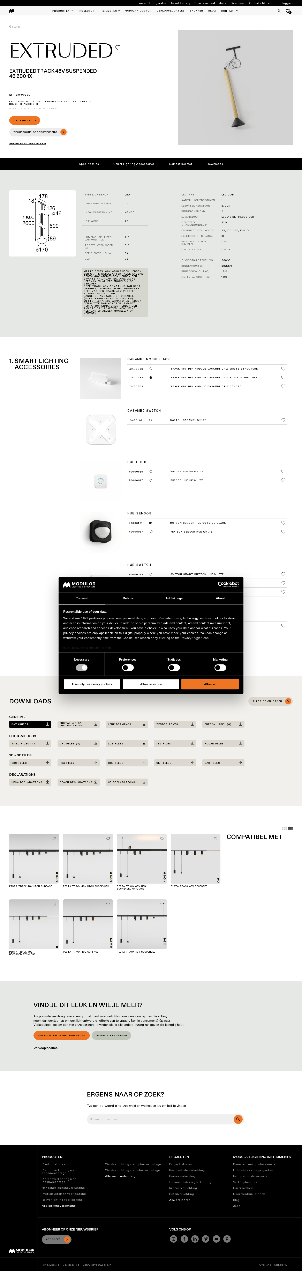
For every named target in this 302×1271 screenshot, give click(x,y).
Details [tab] (128, 598)
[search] (238, 1119)
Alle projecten (180, 1200)
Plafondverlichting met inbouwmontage (59, 1180)
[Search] (279, 11)
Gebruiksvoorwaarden (97, 1264)
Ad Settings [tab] (174, 598)
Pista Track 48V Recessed (189, 886)
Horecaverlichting (182, 1176)
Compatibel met (180, 164)
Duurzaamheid (205, 3)
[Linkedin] (195, 1239)
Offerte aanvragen (111, 1035)
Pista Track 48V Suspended (136, 952)
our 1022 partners (88, 618)
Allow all (210, 684)
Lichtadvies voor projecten (253, 1170)
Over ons (237, 3)
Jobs (222, 3)
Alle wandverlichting (120, 1176)
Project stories (180, 1164)
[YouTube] (216, 1239)
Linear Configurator (152, 3)
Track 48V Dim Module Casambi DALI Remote (206, 386)
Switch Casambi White (188, 420)
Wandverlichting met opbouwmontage (133, 1164)
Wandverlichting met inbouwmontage (132, 1170)
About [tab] (220, 598)
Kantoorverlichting (183, 1188)
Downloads (215, 164)
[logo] (11, 11)
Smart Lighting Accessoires (134, 164)
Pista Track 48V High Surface (30, 886)
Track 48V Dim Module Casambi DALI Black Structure (214, 378)
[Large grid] (284, 828)
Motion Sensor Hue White (192, 532)
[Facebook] (184, 1239)
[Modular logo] (21, 1252)
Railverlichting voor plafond (62, 1200)
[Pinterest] (227, 1239)
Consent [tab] (82, 598)
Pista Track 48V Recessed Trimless (22, 953)
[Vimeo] (205, 1239)
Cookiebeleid (71, 1264)
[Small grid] (290, 828)
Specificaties (89, 164)
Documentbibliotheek (249, 1194)
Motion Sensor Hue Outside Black (198, 523)
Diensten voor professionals (254, 1164)
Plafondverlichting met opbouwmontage (59, 1171)
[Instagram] (173, 1239)
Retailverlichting (181, 1194)
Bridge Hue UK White (187, 480)
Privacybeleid (50, 1264)
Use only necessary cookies (92, 684)
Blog (236, 1200)
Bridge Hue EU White (187, 471)
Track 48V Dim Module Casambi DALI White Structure (214, 369)
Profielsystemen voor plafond (64, 1194)
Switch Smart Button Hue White (197, 574)
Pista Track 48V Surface (80, 952)
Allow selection (151, 684)
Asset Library (180, 3)
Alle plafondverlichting (59, 1205)
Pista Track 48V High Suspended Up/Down (132, 887)
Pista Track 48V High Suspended (86, 886)
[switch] (128, 667)
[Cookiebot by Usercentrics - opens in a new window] (221, 585)
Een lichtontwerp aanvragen (61, 1035)
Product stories (53, 1164)
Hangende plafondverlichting (63, 1188)
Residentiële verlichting (187, 1170)
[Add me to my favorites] (117, 47)
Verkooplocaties (45, 1048)
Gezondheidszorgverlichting (190, 1182)
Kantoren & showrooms (250, 1176)
